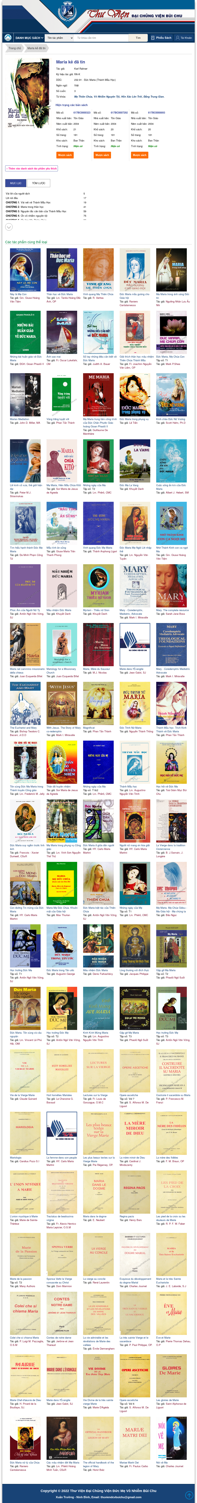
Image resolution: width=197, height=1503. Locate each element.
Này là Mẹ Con (18, 294)
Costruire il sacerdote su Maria (173, 1095)
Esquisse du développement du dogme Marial (135, 1280)
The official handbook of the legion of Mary (98, 1464)
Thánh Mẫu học (128, 786)
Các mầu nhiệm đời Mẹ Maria (63, 1462)
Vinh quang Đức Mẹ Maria (97, 547)
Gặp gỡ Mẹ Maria (165, 970)
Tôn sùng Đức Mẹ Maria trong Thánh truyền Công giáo (26, 788)
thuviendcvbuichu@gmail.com (121, 1497)
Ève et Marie (163, 1337)
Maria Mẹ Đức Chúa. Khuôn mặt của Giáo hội (62, 909)
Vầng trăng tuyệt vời (58, 419)
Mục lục (15, 183)
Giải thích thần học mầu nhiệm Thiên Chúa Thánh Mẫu (137, 358)
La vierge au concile (94, 1279)
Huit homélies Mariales (59, 1095)
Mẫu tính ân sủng (56, 547)
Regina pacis (127, 1216)
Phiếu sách (163, 38)
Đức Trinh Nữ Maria (130, 727)
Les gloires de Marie (167, 1400)
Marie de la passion (21, 1279)
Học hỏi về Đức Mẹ (167, 786)
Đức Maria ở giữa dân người (98, 845)
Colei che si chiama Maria (24, 1337)
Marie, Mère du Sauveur (96, 669)
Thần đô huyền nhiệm (59, 786)
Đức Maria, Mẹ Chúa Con (170, 356)
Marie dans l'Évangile (131, 669)
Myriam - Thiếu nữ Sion (96, 610)
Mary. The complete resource (172, 610)
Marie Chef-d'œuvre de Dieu (25, 1400)
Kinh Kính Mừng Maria (95, 1032)
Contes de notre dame (59, 1337)
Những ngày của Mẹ (94, 485)
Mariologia (15, 1157)
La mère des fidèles (167, 1157)
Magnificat (89, 727)
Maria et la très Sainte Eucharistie (168, 1280)
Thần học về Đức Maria (60, 294)
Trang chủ (15, 48)
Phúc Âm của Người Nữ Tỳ (25, 610)
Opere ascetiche (129, 1095)
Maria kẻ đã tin (37, 48)
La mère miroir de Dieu (132, 1157)
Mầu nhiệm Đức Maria (59, 610)
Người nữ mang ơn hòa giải (135, 845)
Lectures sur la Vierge (95, 1095)
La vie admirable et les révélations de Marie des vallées (96, 1341)
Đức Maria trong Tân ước (60, 970)
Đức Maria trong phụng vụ (134, 419)
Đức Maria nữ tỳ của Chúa (24, 1462)
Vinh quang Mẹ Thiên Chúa (98, 294)
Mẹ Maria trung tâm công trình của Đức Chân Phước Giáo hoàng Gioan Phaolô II (100, 422)
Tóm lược (38, 183)
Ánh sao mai (54, 356)
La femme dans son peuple (62, 1157)
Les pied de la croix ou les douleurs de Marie (170, 1218)
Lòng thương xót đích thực (134, 970)
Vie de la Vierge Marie (22, 1095)
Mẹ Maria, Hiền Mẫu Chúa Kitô (64, 485)
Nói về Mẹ (162, 1462)
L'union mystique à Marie (24, 1216)
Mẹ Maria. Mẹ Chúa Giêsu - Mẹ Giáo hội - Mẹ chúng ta (171, 909)
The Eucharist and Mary (23, 727)
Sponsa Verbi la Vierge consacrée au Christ (59, 1280)
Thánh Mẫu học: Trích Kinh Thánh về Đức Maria (171, 729)
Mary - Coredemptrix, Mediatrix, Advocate (131, 612)
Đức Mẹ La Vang (129, 485)
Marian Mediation (19, 419)
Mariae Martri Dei (129, 1462)
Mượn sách (65, 155)
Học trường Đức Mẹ (21, 970)
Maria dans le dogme (94, 1216)
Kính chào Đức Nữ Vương (170, 419)
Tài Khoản (186, 38)
